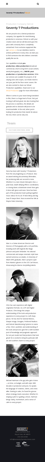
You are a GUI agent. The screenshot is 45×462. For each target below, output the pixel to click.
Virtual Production (12, 91)
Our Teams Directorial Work (19, 130)
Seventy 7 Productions (15, 13)
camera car (13, 50)
